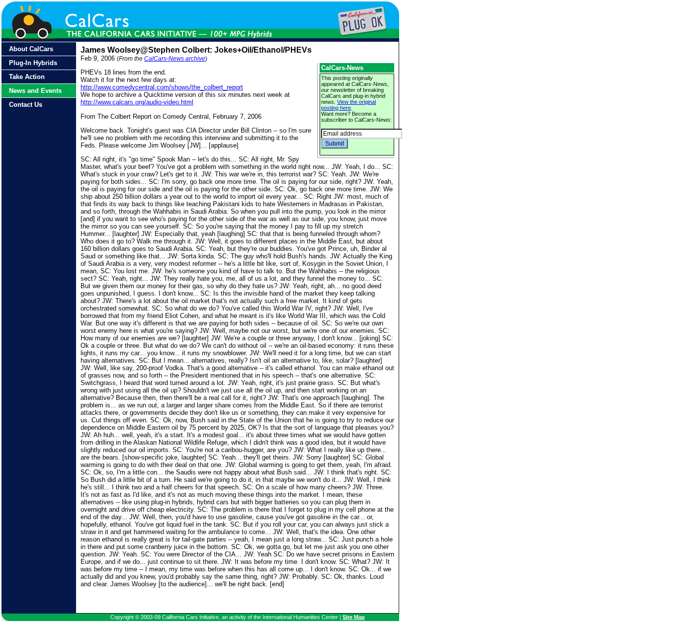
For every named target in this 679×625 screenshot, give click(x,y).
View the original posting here (348, 105)
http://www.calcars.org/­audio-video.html (137, 102)
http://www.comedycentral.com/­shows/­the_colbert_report (162, 87)
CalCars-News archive (174, 58)
